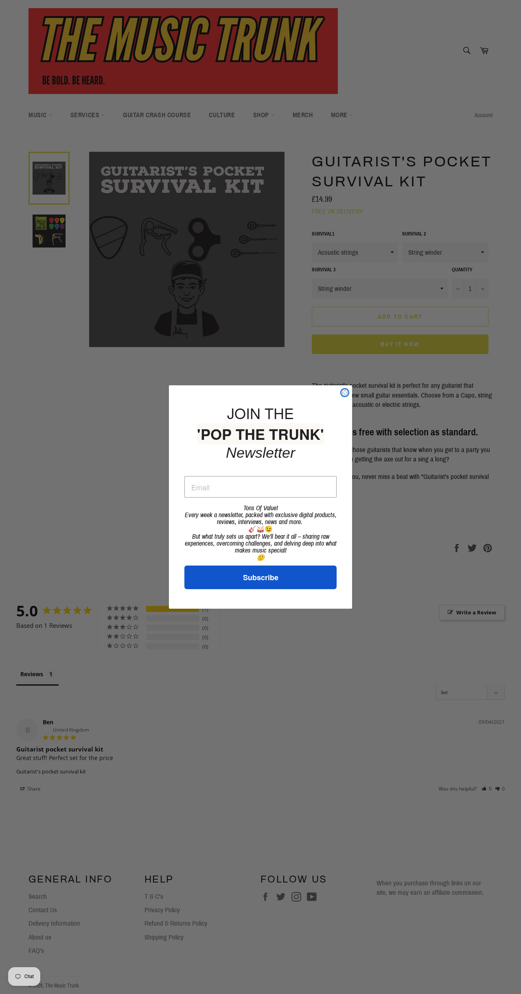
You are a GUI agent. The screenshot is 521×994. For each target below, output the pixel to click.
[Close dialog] (345, 393)
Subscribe (260, 577)
